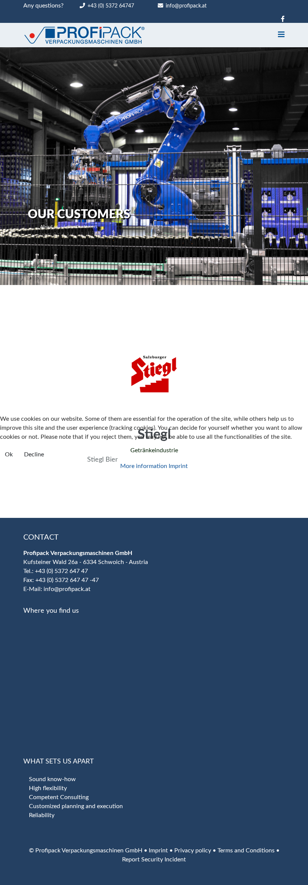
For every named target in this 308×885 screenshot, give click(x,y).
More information (143, 466)
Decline (34, 455)
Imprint (178, 466)
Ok (9, 455)
